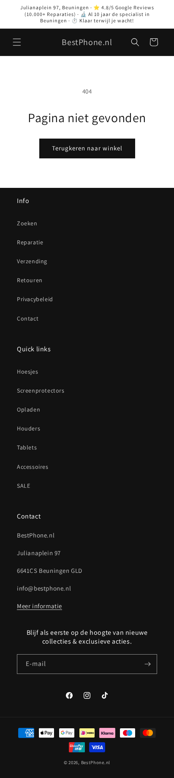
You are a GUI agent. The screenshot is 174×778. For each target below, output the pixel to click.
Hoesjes (27, 371)
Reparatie (30, 242)
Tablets (27, 447)
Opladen (28, 409)
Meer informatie (39, 606)
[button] (17, 42)
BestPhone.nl (95, 762)
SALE (23, 485)
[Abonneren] (147, 664)
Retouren (30, 280)
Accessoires (33, 467)
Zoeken (27, 223)
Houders (28, 428)
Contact (27, 318)
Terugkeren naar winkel (87, 148)
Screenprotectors (41, 390)
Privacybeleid (35, 299)
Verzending (32, 261)
